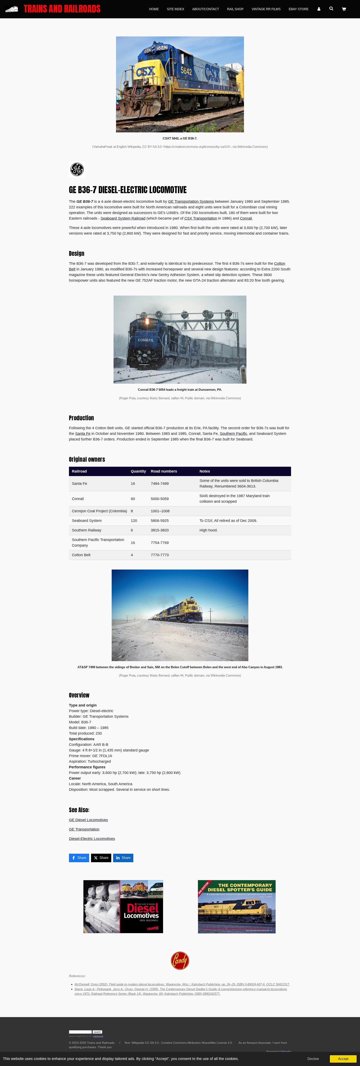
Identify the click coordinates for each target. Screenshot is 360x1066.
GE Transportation (84, 829)
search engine (76, 1036)
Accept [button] (343, 1059)
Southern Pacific (233, 434)
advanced (98, 1036)
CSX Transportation (200, 218)
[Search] (331, 8)
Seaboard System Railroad (123, 218)
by (88, 1036)
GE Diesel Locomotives (88, 820)
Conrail (246, 218)
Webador (286, 1051)
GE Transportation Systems (191, 201)
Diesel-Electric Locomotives (92, 839)
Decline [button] (313, 1059)
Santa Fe (82, 434)
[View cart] (344, 9)
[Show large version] (180, 340)
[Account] (319, 9)
